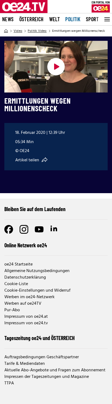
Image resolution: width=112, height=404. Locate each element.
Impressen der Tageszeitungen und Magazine (46, 376)
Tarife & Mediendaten (24, 363)
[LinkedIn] (54, 229)
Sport (92, 19)
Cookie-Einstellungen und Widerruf (37, 290)
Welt (54, 19)
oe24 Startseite (18, 264)
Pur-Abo (12, 310)
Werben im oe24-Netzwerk (29, 297)
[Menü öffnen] (106, 19)
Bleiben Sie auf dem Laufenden (35, 209)
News (8, 19)
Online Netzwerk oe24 (25, 245)
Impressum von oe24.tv (26, 323)
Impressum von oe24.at (26, 316)
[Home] (6, 31)
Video (18, 31)
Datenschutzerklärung (25, 277)
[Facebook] (8, 229)
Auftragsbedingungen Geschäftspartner (41, 357)
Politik (72, 19)
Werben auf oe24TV (22, 303)
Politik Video (37, 31)
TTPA (9, 383)
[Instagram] (24, 229)
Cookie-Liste (16, 284)
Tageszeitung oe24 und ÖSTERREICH (39, 338)
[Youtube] (39, 229)
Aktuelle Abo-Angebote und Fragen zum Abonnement (54, 370)
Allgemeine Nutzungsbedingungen (37, 271)
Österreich (31, 19)
